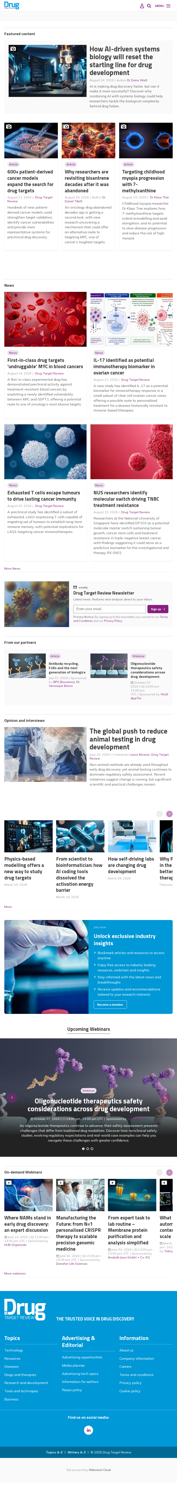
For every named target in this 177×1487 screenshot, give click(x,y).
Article (13, 164)
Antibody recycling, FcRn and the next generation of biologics (67, 668)
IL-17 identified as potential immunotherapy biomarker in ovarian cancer (124, 366)
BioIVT (139, 1124)
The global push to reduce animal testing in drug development (129, 739)
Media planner (73, 1365)
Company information (136, 1358)
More (8, 907)
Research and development (26, 1383)
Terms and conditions (136, 1375)
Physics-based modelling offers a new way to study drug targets (24, 868)
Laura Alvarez (140, 755)
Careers (125, 1366)
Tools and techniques (21, 1391)
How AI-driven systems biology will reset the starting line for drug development (125, 60)
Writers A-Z (77, 1452)
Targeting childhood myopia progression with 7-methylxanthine (143, 181)
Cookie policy (130, 1391)
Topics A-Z (54, 1452)
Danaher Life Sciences (71, 1264)
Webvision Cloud (100, 1470)
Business (11, 1399)
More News (12, 568)
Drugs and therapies (20, 1375)
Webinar (138, 656)
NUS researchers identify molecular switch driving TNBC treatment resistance (126, 499)
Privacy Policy (113, 621)
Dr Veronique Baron (64, 684)
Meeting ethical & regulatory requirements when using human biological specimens (88, 1109)
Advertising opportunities (82, 1357)
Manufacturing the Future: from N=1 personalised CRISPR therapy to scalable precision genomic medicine (78, 1233)
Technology (13, 1350)
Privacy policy (130, 1383)
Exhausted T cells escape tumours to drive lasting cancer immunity (43, 496)
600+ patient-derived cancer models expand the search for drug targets (30, 181)
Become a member (110, 1004)
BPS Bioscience (64, 682)
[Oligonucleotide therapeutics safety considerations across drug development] (92, 1148)
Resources (12, 1358)
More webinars (15, 1273)
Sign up (156, 609)
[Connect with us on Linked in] (88, 1430)
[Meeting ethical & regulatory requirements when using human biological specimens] (83, 1148)
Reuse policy (72, 1390)
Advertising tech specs (80, 1373)
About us (126, 1350)
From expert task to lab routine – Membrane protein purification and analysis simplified (129, 1230)
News (13, 353)
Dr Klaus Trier (159, 197)
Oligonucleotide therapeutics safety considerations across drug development (148, 670)
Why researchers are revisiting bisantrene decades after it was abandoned (87, 181)
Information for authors (80, 1381)
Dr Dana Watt (137, 80)
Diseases (11, 1366)
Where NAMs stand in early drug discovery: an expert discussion (27, 1224)
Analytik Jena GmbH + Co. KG (129, 1257)
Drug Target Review (49, 373)
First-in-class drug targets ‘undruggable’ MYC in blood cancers (45, 363)
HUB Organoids (15, 1245)
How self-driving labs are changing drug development (131, 865)
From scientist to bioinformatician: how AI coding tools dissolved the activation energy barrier (79, 874)
